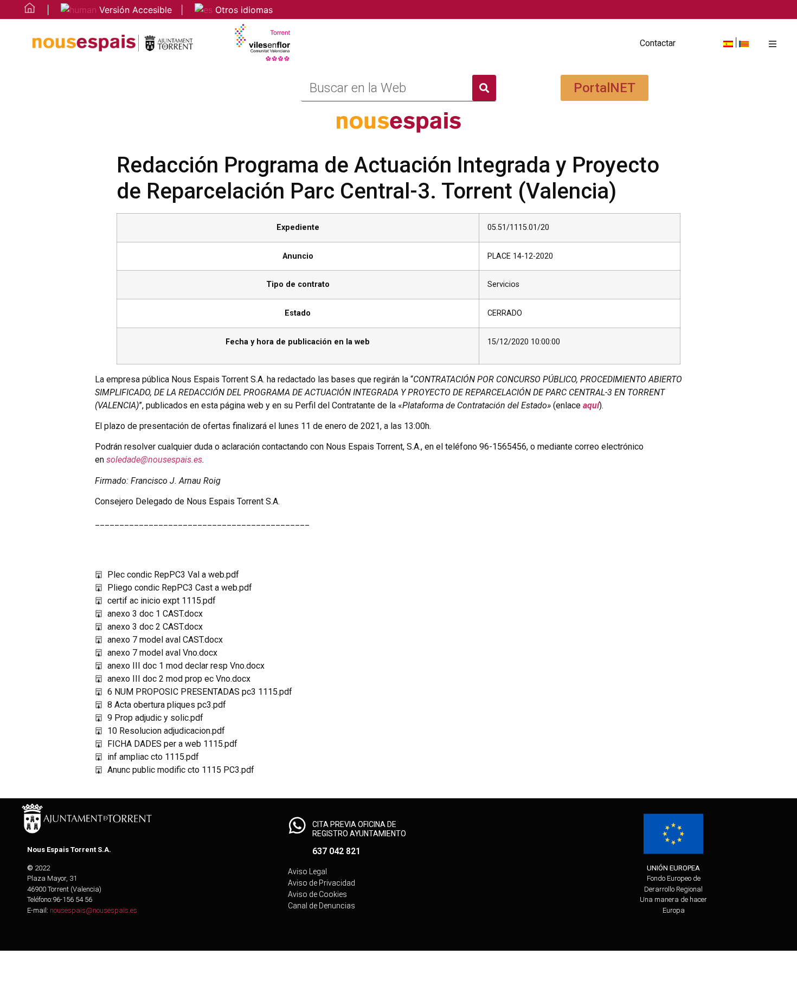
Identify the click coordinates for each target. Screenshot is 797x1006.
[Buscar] (484, 88)
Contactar (658, 43)
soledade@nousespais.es (154, 459)
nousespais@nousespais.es (93, 910)
